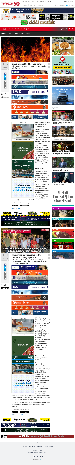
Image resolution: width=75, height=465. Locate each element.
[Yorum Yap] (5, 87)
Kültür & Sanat (58, 219)
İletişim (51, 446)
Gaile (29, 1)
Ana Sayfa (24, 1)
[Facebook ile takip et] (32, 456)
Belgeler (42, 1)
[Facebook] (5, 74)
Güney (55, 251)
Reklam (37, 1)
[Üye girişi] (40, 456)
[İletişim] (69, 28)
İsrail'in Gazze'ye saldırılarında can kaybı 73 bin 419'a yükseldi (24, 29)
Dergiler (56, 208)
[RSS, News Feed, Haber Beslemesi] (37, 456)
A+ (49, 64)
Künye (33, 446)
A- (49, 66)
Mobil (33, 1)
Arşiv (30, 446)
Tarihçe (46, 446)
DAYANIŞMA (48, 1)
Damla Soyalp (22, 414)
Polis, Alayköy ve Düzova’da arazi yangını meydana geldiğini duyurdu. (29, 67)
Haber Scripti (36, 459)
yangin (19, 208)
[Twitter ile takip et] (34, 456)
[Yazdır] (5, 84)
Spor (55, 240)
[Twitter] (5, 76)
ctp (18, 414)
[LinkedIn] (5, 79)
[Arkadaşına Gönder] (5, 82)
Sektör (55, 230)
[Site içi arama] (72, 28)
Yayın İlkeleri (39, 446)
